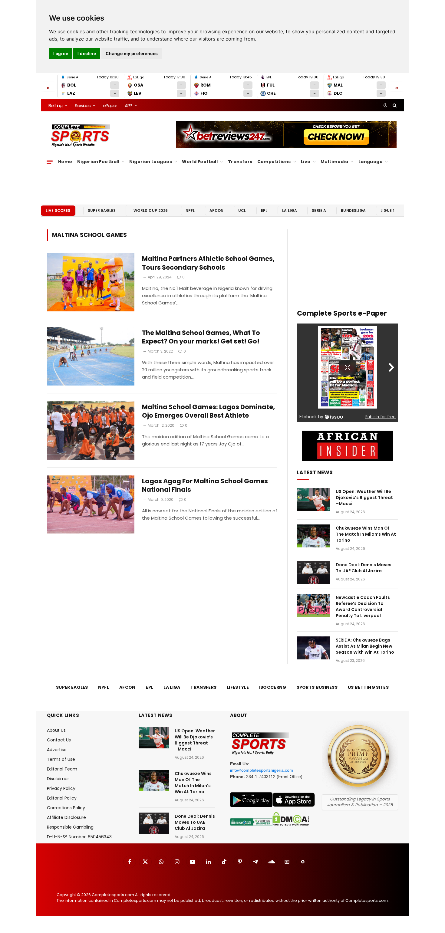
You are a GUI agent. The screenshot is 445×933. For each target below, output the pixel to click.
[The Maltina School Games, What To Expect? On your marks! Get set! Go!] (90, 356)
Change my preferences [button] (132, 53)
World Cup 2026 (151, 210)
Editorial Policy (62, 798)
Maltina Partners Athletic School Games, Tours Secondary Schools (208, 263)
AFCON (216, 210)
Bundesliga (353, 210)
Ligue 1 (387, 210)
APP (128, 105)
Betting (55, 105)
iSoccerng (272, 687)
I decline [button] (86, 53)
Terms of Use (61, 759)
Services (82, 105)
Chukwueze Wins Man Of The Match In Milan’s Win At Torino (366, 534)
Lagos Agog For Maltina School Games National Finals (205, 485)
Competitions (274, 162)
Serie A (319, 210)
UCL (242, 210)
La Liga (289, 210)
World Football (200, 162)
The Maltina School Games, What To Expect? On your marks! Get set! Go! (201, 337)
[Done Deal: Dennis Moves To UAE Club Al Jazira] (313, 572)
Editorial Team (62, 769)
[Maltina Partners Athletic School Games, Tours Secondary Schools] (90, 282)
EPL (264, 210)
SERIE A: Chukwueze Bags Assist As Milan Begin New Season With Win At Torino (365, 646)
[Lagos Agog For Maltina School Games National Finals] (90, 504)
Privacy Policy (61, 788)
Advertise (57, 750)
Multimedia (334, 162)
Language (370, 162)
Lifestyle (238, 687)
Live (306, 162)
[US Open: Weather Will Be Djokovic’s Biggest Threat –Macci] (313, 499)
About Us (56, 730)
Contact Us (59, 740)
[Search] (394, 105)
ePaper (110, 105)
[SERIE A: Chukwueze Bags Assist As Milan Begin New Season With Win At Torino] (313, 647)
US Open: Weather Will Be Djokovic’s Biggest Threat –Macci (364, 497)
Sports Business (317, 687)
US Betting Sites (368, 687)
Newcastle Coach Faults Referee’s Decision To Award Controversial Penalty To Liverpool (363, 606)
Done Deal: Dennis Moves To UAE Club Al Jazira (363, 568)
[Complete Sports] (80, 135)
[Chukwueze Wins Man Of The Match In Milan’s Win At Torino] (313, 535)
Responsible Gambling (70, 827)
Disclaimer (58, 779)
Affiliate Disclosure (66, 817)
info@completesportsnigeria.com (261, 770)
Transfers (240, 162)
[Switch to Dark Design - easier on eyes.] (385, 105)
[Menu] (50, 161)
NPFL (190, 210)
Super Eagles (102, 210)
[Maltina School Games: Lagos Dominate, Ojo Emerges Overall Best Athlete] (90, 430)
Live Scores (58, 210)
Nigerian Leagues (150, 162)
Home (65, 162)
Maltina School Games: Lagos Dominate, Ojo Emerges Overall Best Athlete (208, 411)
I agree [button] (60, 53)
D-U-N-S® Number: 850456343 (79, 837)
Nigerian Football (98, 162)
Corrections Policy (66, 808)
